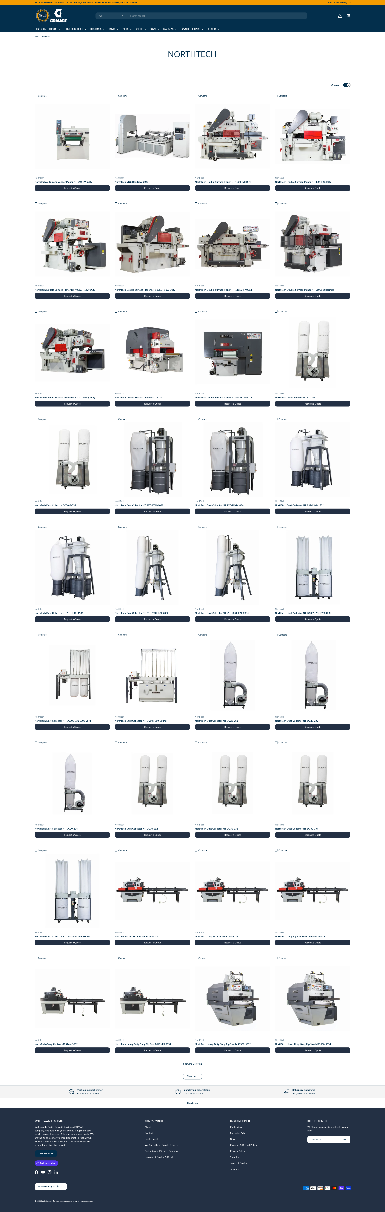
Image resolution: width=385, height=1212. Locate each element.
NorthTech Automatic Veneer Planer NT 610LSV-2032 (63, 181)
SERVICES (212, 29)
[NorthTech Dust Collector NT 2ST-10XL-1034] (232, 459)
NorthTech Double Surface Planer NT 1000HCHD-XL (223, 181)
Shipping (234, 1156)
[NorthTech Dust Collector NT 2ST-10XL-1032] (152, 459)
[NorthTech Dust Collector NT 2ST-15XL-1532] (312, 459)
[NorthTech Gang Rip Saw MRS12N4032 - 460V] (312, 890)
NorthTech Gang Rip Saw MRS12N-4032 (136, 936)
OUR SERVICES (46, 1153)
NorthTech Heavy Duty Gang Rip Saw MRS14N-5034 (143, 1044)
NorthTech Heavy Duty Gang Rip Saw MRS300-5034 (303, 1044)
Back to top (192, 1103)
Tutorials (234, 1169)
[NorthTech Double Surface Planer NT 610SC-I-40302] (232, 244)
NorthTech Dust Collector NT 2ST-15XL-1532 (299, 505)
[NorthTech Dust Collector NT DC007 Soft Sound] (152, 675)
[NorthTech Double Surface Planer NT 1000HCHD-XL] (232, 136)
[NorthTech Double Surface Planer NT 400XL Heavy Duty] (72, 244)
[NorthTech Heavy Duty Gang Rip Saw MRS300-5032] (232, 998)
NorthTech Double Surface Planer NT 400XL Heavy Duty (65, 289)
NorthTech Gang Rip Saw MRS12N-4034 (216, 936)
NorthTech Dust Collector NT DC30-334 (296, 828)
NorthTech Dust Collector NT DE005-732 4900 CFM (63, 936)
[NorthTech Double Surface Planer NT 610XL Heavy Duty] (72, 352)
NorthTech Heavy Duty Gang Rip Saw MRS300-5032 (223, 1044)
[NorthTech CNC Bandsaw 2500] (152, 136)
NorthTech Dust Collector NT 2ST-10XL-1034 (219, 505)
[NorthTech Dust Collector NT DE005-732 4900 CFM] (72, 890)
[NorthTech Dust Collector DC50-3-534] (72, 459)
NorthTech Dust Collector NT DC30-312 (136, 828)
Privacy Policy (237, 1150)
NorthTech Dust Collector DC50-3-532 (295, 397)
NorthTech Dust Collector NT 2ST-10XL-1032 (139, 505)
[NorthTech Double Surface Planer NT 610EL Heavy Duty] (152, 244)
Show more (192, 1076)
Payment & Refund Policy (243, 1144)
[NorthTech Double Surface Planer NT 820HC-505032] (232, 352)
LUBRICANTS (96, 29)
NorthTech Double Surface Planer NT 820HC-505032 (223, 397)
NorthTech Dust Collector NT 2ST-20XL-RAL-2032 (141, 612)
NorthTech (46, 37)
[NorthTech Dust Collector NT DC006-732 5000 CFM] (72, 675)
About (148, 1126)
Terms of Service (238, 1163)
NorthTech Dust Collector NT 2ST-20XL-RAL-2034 (222, 612)
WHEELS (139, 29)
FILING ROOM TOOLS (74, 29)
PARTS (125, 29)
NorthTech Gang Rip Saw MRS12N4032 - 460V (300, 936)
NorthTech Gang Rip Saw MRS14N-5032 (56, 1044)
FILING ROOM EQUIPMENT (46, 29)
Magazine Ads (237, 1132)
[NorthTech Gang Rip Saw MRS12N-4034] (232, 890)
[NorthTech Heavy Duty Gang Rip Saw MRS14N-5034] (152, 998)
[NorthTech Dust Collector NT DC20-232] (312, 675)
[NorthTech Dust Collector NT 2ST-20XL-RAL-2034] (232, 567)
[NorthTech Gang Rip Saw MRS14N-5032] (72, 998)
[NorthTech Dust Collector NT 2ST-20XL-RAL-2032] (152, 567)
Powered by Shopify (87, 1201)
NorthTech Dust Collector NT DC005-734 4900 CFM (303, 612)
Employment (151, 1138)
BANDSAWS (168, 29)
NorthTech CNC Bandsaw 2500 (131, 181)
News (233, 1138)
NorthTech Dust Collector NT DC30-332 (216, 828)
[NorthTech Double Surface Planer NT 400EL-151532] (312, 136)
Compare (336, 85)
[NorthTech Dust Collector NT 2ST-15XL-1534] (72, 567)
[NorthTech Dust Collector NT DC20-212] (232, 675)
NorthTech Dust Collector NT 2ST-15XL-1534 (59, 612)
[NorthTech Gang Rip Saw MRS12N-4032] (152, 890)
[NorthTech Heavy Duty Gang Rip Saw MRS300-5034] (312, 998)
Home (37, 37)
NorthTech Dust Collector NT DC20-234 (56, 828)
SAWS (153, 29)
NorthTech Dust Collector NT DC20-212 (216, 720)
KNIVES (112, 29)
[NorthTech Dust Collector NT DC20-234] (72, 783)
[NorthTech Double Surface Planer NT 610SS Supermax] (312, 244)
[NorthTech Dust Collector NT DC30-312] (152, 783)
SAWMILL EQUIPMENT (190, 29)
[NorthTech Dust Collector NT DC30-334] (312, 783)
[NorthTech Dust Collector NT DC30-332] (232, 783)
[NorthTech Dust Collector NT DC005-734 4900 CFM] (312, 567)
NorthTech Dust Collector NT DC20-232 (296, 720)
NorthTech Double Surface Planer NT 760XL (138, 397)
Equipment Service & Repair (159, 1156)
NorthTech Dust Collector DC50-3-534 (55, 505)
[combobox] (201, 15)
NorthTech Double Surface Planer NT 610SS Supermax (304, 289)
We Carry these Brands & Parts (161, 1144)
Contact (149, 1132)
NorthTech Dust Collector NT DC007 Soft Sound (140, 720)
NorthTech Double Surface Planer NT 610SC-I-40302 (223, 289)
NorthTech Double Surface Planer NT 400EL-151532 (303, 181)
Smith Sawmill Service (50, 1201)
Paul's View (236, 1126)
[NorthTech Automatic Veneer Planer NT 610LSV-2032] (72, 136)
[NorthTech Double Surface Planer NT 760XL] (152, 352)
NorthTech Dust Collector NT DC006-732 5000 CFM (63, 720)
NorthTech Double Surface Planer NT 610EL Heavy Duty (145, 289)
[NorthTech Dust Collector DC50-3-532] (312, 352)
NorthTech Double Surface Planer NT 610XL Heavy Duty (65, 397)
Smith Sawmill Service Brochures (162, 1150)
